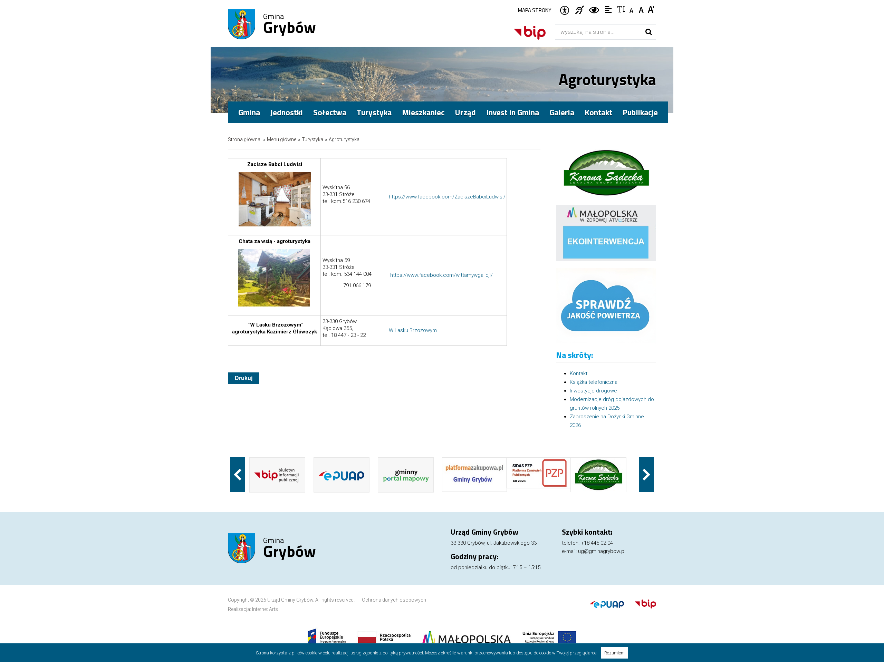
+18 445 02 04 (597, 543)
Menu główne (281, 139)
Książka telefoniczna (593, 382)
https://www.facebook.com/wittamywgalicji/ (441, 275)
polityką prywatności (403, 652)
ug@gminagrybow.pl (601, 551)
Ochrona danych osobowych (394, 600)
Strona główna (244, 139)
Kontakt (598, 112)
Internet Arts (265, 609)
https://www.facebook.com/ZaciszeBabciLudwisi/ (447, 197)
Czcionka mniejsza (633, 8)
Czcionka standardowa (642, 8)
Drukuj (243, 378)
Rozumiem (614, 652)
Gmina (289, 24)
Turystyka (312, 139)
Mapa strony (534, 10)
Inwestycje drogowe (593, 391)
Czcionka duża (651, 8)
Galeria (561, 112)
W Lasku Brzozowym (413, 330)
